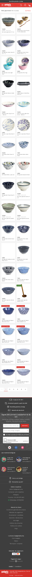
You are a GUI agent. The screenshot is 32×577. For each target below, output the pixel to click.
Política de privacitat (23, 434)
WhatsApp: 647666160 (17, 500)
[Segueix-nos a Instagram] (22, 447)
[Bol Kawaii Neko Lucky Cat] (8, 168)
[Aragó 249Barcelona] (3, 459)
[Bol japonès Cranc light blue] (8, 65)
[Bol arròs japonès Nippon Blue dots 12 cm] (8, 313)
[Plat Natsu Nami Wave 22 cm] (8, 147)
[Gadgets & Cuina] (8, 6)
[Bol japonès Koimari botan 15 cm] (8, 231)
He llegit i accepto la (17, 434)
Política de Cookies (19, 575)
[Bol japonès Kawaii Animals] (24, 168)
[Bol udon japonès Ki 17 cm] (8, 24)
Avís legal (16, 520)
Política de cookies (16, 526)
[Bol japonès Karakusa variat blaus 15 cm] (8, 252)
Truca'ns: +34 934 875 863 (16, 497)
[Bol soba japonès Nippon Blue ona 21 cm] (24, 354)
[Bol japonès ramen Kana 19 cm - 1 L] (8, 45)
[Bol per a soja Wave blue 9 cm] (8, 127)
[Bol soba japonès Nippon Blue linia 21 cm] (24, 374)
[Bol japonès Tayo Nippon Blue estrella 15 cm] (8, 354)
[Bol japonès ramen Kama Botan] (8, 272)
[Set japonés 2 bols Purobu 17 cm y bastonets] (24, 24)
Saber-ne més (24, 33)
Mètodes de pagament (16, 512)
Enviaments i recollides (16, 515)
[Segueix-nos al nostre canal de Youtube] (9, 447)
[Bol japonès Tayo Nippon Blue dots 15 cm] (24, 334)
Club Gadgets (16, 538)
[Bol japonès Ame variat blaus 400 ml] (24, 252)
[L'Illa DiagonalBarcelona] (18, 459)
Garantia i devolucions (16, 517)
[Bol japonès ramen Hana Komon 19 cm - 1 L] (24, 45)
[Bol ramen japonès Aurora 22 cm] (24, 211)
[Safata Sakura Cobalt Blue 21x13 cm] (24, 86)
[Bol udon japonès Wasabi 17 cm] (8, 211)
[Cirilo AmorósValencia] (3, 469)
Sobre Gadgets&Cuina (16, 489)
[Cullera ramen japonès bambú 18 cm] (24, 293)
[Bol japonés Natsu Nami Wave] (24, 147)
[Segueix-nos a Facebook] (16, 447)
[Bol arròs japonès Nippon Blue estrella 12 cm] (24, 313)
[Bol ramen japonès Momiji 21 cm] (8, 293)
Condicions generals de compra (16, 509)
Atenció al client (16, 507)
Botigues (16, 494)
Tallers (16, 541)
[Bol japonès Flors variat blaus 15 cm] (24, 231)
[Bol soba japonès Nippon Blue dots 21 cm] (8, 374)
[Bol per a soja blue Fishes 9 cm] (24, 127)
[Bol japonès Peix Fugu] (24, 65)
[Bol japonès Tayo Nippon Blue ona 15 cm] (8, 334)
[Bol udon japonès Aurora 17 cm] (24, 189)
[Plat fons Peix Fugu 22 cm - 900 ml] (8, 106)
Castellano (18, 566)
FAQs (16, 528)
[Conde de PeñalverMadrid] (18, 469)
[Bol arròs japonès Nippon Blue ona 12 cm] (24, 272)
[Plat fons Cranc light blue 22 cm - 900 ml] (24, 106)
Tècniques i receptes (16, 543)
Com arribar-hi (11, 461)
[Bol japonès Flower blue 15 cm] (8, 189)
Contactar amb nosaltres (16, 492)
